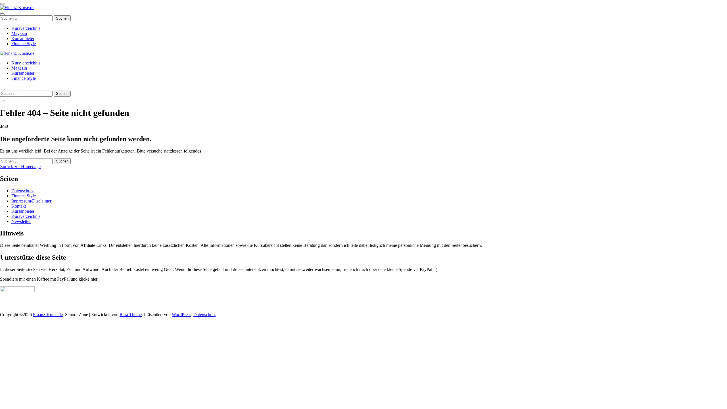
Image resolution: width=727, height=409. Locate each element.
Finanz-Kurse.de (48, 314)
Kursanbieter (22, 38)
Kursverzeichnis (25, 28)
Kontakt (18, 206)
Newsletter (21, 221)
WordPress (181, 314)
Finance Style (23, 43)
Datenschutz (22, 190)
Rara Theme (131, 314)
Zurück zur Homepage (20, 166)
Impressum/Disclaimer (31, 201)
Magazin (19, 33)
